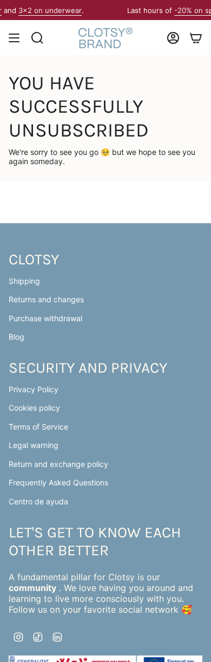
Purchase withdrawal (45, 318)
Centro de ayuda (38, 501)
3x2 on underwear (46, 10)
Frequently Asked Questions (58, 482)
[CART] (195, 37)
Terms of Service (38, 426)
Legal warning (33, 445)
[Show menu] (14, 37)
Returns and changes (46, 299)
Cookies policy (34, 407)
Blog (16, 336)
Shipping (24, 280)
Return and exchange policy (58, 464)
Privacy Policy (33, 389)
